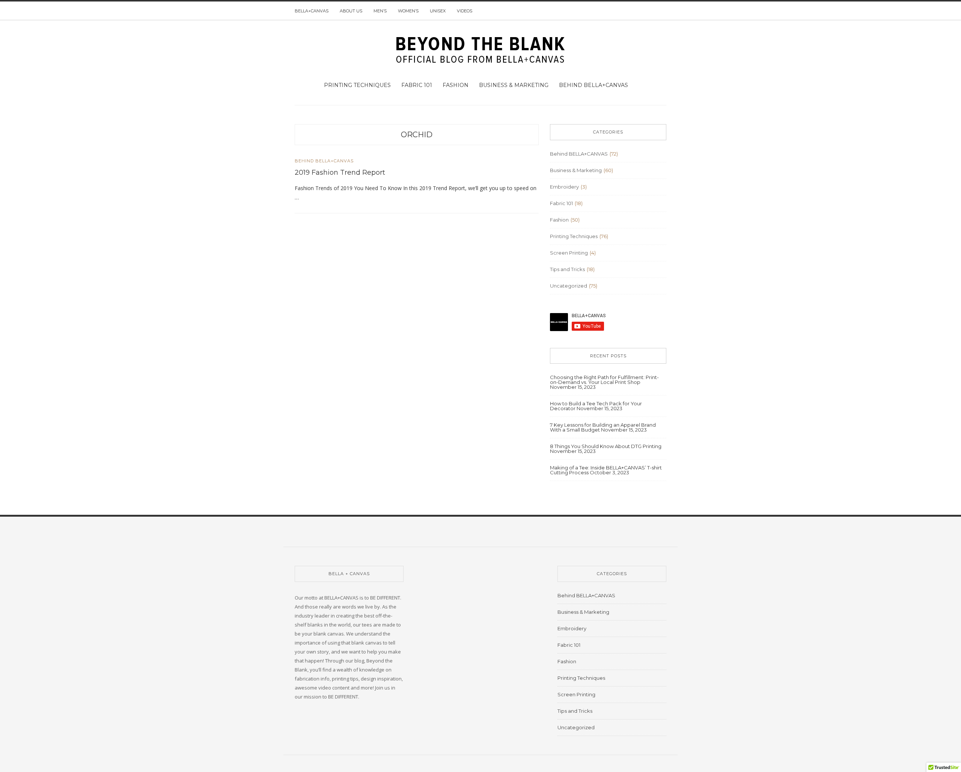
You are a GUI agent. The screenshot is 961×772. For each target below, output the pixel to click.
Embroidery (564, 187)
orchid (416, 134)
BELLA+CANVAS (311, 10)
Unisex (438, 10)
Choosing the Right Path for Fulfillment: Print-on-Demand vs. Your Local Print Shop (604, 379)
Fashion (455, 85)
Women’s (408, 10)
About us (351, 10)
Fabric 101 (416, 85)
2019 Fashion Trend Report (340, 172)
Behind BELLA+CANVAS (593, 85)
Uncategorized (568, 286)
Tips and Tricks (567, 269)
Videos (464, 10)
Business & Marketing (513, 85)
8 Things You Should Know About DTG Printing (605, 446)
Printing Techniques (357, 85)
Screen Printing (569, 253)
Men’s (380, 10)
